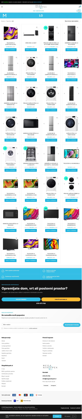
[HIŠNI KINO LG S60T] (31, 33)
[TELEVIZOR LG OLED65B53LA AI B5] (10, 184)
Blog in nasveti (5, 376)
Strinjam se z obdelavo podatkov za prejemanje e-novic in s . (21, 328)
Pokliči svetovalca (61, 299)
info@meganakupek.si (49, 379)
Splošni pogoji (5, 378)
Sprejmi (57, 416)
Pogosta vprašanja (47, 350)
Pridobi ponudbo (21, 299)
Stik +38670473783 (38, 11)
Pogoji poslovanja (65, 408)
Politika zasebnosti (6, 381)
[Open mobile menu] (2, 6)
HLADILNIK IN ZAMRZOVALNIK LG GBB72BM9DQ (71, 104)
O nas (3, 368)
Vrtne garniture (5, 348)
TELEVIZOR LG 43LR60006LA (71, 163)
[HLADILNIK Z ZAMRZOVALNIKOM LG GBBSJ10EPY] (51, 63)
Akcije (3, 341)
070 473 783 (49, 277)
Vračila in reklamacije (48, 348)
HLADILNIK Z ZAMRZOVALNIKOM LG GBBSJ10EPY (51, 74)
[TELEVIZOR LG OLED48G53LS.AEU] (10, 244)
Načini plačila (46, 343)
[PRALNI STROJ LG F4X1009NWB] (31, 63)
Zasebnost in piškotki (75, 408)
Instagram (53, 385)
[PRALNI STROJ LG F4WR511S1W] (51, 184)
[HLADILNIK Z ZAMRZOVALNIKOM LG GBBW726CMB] (10, 63)
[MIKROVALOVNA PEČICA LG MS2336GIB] (31, 124)
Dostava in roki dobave (49, 341)
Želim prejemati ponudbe (72, 324)
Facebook (46, 385)
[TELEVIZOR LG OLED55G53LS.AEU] (31, 244)
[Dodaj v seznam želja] (16, 27)
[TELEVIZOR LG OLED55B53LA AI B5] (31, 184)
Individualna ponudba (7, 373)
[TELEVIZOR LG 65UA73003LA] (71, 63)
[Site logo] (41, 6)
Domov (3, 21)
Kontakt (45, 355)
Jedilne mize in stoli (7, 350)
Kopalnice (4, 355)
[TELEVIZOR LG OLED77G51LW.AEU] (10, 33)
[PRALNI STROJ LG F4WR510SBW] (51, 93)
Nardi (3, 358)
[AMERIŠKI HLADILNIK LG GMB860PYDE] (10, 93)
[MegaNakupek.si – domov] (50, 367)
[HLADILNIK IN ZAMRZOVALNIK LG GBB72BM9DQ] (71, 93)
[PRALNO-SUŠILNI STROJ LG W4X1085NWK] (31, 93)
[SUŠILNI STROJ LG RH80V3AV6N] (71, 124)
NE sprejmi (67, 416)
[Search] (79, 10)
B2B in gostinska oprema (8, 371)
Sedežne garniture (6, 353)
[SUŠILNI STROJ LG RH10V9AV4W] (10, 124)
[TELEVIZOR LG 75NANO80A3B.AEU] (51, 244)
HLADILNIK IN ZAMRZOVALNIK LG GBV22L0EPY (51, 135)
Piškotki (4, 383)
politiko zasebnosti (33, 328)
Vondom (4, 360)
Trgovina (8, 21)
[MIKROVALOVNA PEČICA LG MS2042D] (10, 214)
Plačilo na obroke (47, 346)
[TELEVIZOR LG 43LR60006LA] (71, 154)
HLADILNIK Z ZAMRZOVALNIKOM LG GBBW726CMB (10, 74)
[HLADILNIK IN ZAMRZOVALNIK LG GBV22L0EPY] (51, 124)
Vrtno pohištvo (5, 343)
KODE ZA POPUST (37, 2)
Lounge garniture (6, 346)
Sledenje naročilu (47, 353)
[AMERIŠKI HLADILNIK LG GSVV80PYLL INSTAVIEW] (51, 154)
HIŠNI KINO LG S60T (30, 43)
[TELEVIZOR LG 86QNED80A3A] (71, 214)
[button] (10, 49)
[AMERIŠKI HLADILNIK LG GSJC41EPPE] (71, 33)
